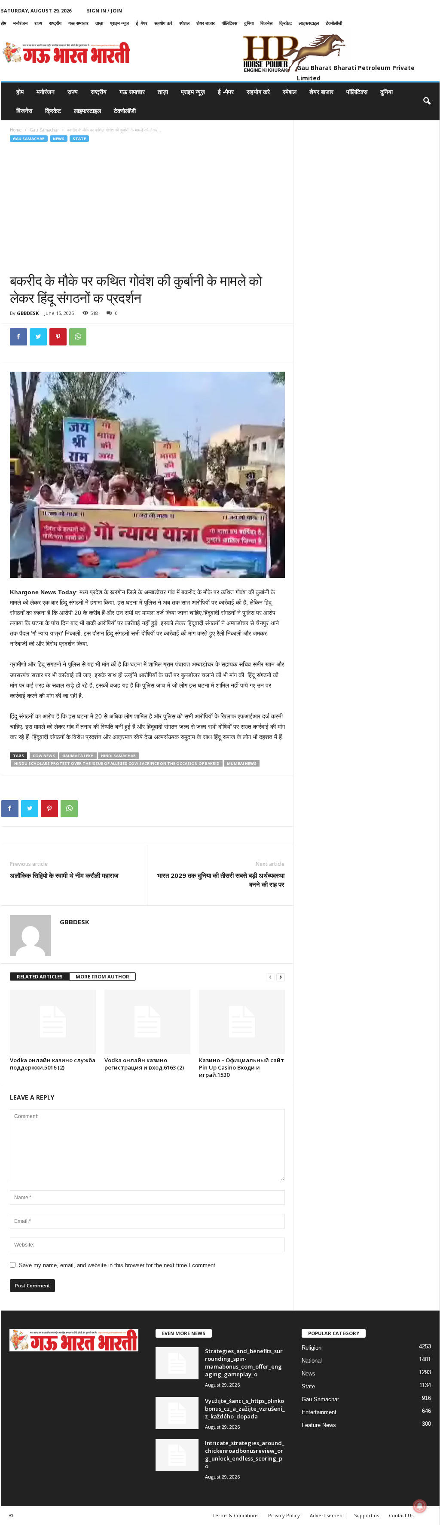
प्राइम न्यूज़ (119, 23)
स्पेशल (184, 23)
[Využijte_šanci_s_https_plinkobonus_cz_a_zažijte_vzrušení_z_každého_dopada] (177, 1413)
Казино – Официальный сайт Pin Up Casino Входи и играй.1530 (241, 1067)
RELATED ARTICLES (40, 976)
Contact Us (401, 1515)
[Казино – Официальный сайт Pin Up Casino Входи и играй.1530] (242, 1022)
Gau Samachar (44, 130)
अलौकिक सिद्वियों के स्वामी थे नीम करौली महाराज (64, 875)
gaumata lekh (78, 755)
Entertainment (319, 1412)
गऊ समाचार (78, 23)
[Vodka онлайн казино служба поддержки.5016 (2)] (53, 1022)
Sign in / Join (104, 10)
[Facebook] (18, 336)
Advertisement (327, 1515)
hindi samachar (118, 755)
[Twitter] (38, 336)
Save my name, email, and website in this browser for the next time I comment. (118, 1265)
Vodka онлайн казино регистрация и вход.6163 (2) (144, 1063)
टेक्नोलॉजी (334, 23)
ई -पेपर (141, 23)
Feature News (319, 1425)
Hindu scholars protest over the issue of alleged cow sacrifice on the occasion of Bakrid (117, 763)
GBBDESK (28, 313)
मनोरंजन (20, 23)
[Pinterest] (58, 336)
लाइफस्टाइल (309, 23)
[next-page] (280, 976)
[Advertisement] (147, 207)
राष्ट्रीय (55, 23)
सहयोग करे (163, 23)
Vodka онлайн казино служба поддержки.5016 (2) (52, 1063)
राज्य (38, 23)
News (58, 138)
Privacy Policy (284, 1515)
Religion (311, 1348)
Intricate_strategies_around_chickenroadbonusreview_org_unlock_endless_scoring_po (244, 1454)
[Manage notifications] (420, 1506)
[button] (426, 101)
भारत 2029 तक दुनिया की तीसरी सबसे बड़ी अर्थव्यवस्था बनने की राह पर (220, 880)
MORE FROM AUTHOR (102, 976)
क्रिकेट (285, 23)
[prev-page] (270, 976)
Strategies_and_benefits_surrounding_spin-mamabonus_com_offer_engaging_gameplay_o (244, 1362)
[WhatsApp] (77, 336)
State (79, 138)
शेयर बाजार (205, 23)
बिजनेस (266, 23)
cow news (44, 755)
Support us (366, 1515)
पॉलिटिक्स (229, 23)
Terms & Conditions (235, 1515)
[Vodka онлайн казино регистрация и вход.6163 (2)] (147, 1022)
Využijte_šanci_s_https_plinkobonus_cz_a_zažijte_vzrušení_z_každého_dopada (245, 1408)
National (312, 1360)
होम (3, 23)
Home (15, 130)
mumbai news (242, 763)
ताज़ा (99, 23)
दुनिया (249, 23)
